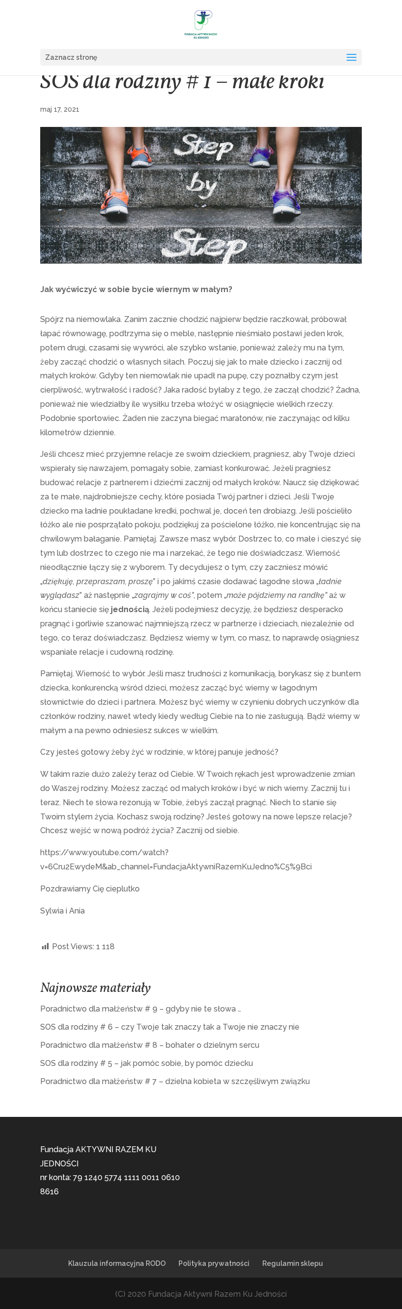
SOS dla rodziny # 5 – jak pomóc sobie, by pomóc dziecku (146, 1063)
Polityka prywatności (214, 1263)
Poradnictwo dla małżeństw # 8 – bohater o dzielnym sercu (149, 1045)
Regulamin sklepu (292, 1263)
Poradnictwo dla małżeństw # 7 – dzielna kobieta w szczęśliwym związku (175, 1081)
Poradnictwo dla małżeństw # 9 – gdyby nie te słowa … (140, 1008)
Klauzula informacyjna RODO (117, 1263)
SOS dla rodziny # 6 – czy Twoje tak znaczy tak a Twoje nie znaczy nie (170, 1027)
